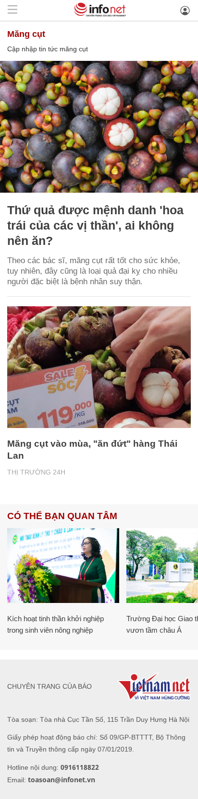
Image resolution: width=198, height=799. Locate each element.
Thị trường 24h (36, 472)
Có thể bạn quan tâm (62, 516)
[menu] (12, 10)
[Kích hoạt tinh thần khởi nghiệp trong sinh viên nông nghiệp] (63, 565)
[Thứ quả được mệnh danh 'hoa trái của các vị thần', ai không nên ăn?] (99, 127)
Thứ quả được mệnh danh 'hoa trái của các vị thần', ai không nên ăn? (95, 225)
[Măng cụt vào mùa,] (99, 367)
